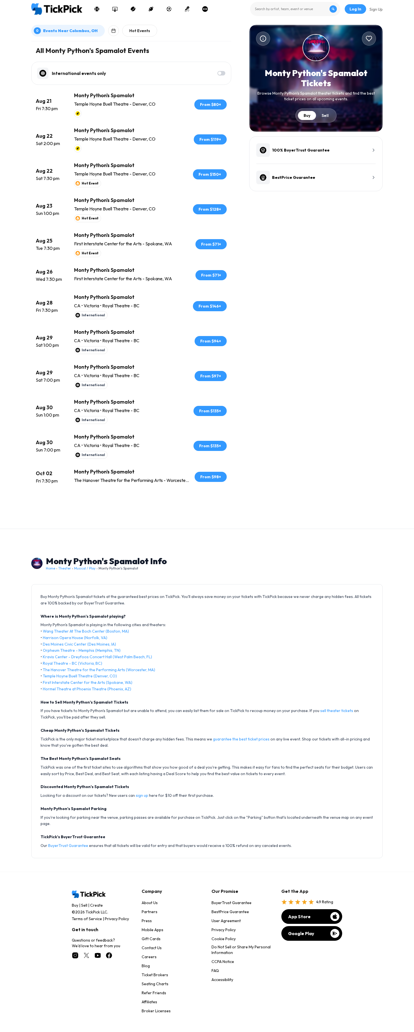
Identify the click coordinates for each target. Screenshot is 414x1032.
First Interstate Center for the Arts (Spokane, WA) (87, 682)
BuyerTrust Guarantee (68, 845)
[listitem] (131, 104)
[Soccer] (169, 9)
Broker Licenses (156, 1010)
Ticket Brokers (155, 974)
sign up (142, 795)
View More (131, 506)
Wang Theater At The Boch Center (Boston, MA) (86, 631)
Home (50, 568)
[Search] (333, 9)
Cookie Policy (224, 938)
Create (96, 905)
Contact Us (152, 947)
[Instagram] (75, 955)
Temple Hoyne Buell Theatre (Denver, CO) (80, 676)
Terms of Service (87, 918)
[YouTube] (97, 955)
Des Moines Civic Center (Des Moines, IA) (79, 644)
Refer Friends (154, 992)
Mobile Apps (152, 929)
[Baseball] (97, 9)
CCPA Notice (223, 961)
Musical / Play (84, 568)
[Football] (151, 9)
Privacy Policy (117, 918)
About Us (150, 902)
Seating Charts (155, 983)
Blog (146, 965)
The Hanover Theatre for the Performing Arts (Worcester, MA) (99, 669)
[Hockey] (133, 9)
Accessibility (222, 979)
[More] (205, 9)
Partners (149, 911)
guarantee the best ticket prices (241, 739)
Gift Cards (151, 938)
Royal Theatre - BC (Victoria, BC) (72, 663)
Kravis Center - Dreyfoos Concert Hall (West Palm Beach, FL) (97, 656)
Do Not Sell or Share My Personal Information (241, 949)
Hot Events (139, 30)
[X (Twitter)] (86, 955)
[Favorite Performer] (369, 39)
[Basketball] (115, 9)
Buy (307, 115)
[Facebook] (109, 955)
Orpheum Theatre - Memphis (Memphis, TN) (82, 650)
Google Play (301, 933)
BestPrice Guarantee (230, 911)
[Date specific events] (113, 30)
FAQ (215, 970)
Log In (355, 9)
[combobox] (295, 9)
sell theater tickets (336, 710)
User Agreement (226, 920)
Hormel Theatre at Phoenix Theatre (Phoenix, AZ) (87, 688)
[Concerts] (187, 9)
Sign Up (376, 9)
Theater (64, 568)
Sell (325, 115)
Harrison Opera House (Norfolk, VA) (75, 637)
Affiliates (149, 1001)
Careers (149, 956)
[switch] (221, 73)
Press (147, 920)
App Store (299, 916)
